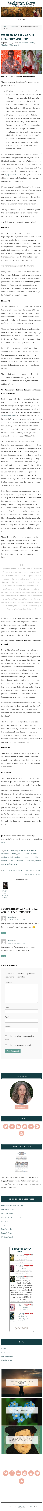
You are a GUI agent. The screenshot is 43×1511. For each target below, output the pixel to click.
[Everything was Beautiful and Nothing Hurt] (12, 1319)
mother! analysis (7, 857)
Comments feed (7, 1356)
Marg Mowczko (6, 1229)
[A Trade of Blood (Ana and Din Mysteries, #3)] (12, 1271)
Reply (3, 933)
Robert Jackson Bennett (25, 1270)
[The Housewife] (12, 1310)
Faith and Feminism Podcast (11, 1217)
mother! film (33, 857)
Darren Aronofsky (11, 850)
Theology (4, 45)
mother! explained (21, 857)
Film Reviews (12, 26)
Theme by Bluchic (21, 1508)
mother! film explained (25, 860)
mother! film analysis (9, 860)
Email (7, 1017)
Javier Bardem (24, 850)
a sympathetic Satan (11, 174)
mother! (34, 854)
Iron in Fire (5, 1221)
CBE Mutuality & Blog (8, 1209)
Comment (9, 982)
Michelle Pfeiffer (24, 854)
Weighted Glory (25, 1506)
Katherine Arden (25, 1259)
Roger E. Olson (6, 1233)
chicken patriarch (8, 416)
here (3, 842)
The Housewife (23, 1306)
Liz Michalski (24, 1278)
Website (8, 1026)
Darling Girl (20, 1277)
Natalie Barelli (24, 1309)
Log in (3, 1348)
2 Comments (14, 45)
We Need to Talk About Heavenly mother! (17, 37)
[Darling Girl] (12, 1281)
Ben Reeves (22, 1320)
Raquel (10, 917)
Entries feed (5, 1352)
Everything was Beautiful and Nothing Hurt (23, 1315)
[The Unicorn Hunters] (12, 1260)
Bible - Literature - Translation (12, 1205)
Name (7, 1007)
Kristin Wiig (13, 854)
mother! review (12, 864)
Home (4, 26)
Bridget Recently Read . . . (21, 1250)
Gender (31, 42)
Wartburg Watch (7, 1237)
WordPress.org (6, 1360)
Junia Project (6, 1225)
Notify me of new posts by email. (19, 1045)
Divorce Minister (7, 1213)
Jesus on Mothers (32, 874)
